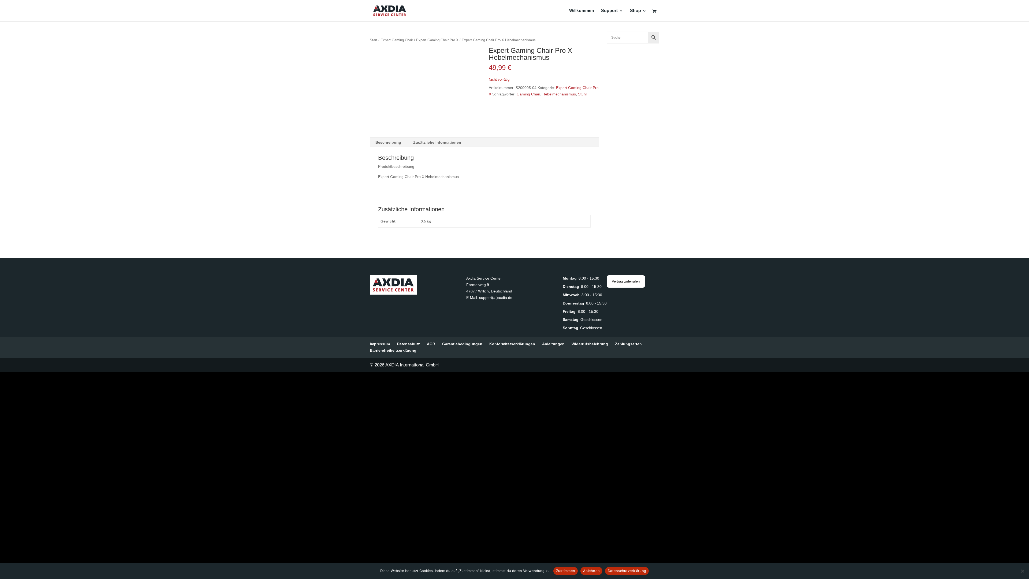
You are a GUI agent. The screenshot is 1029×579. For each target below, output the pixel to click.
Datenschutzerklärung (627, 571)
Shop (635, 11)
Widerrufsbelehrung (590, 344)
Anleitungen (553, 344)
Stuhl (582, 94)
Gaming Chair (528, 94)
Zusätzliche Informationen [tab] (437, 142)
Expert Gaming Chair (397, 40)
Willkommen (581, 11)
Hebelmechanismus (559, 94)
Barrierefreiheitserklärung (393, 350)
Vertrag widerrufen (626, 281)
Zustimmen (565, 571)
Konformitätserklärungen (512, 344)
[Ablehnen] (1022, 571)
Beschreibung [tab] (388, 142)
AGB (431, 344)
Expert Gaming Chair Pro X (437, 40)
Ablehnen (591, 571)
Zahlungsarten (628, 344)
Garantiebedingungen (462, 344)
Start (373, 40)
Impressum (380, 344)
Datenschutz (408, 344)
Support (609, 11)
